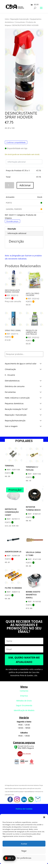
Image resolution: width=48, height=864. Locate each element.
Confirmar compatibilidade (16, 142)
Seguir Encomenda (24, 705)
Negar (24, 850)
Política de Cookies (24, 809)
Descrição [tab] (12, 229)
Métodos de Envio (24, 700)
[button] (44, 817)
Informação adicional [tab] (17, 233)
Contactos (24, 691)
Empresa (24, 695)
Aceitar (24, 843)
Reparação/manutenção (19, 19)
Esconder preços (12, 221)
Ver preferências (24, 858)
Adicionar (25, 185)
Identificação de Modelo (24, 710)
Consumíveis (20, 22)
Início (7, 19)
